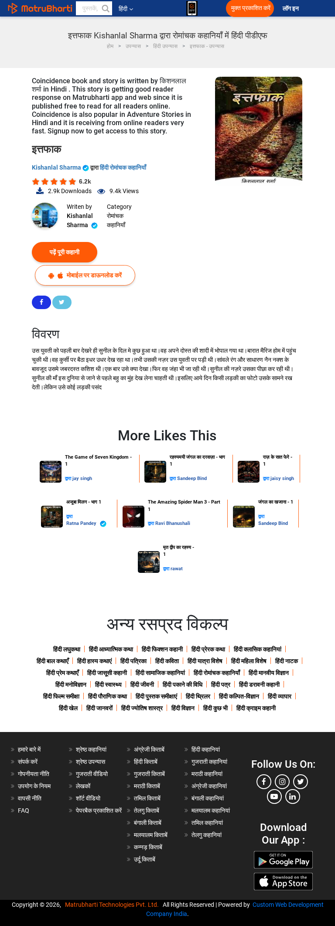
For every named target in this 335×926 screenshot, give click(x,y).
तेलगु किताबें (146, 810)
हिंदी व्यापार (279, 696)
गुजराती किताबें (149, 773)
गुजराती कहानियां (209, 761)
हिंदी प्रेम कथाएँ (62, 672)
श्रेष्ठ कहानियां (91, 749)
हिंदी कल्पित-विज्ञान (239, 696)
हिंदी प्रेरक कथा (208, 649)
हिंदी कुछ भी (215, 708)
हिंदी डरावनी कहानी (259, 684)
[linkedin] (292, 796)
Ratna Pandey (82, 523)
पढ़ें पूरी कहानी (64, 252)
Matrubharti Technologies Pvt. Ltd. (113, 904)
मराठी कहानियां (206, 773)
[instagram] (282, 781)
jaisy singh (282, 478)
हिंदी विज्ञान (183, 708)
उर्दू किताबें (144, 859)
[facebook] (263, 781)
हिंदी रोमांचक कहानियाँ (123, 167)
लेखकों (83, 786)
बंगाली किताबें (147, 822)
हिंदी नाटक (286, 660)
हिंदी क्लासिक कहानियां (257, 649)
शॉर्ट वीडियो (88, 798)
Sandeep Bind (192, 478)
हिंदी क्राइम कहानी (256, 708)
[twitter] (300, 781)
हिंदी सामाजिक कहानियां (160, 672)
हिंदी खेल (68, 708)
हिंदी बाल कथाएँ (52, 660)
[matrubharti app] (192, 8)
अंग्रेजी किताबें (149, 749)
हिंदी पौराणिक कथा (107, 696)
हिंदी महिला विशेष (249, 660)
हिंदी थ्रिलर (198, 696)
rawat (177, 569)
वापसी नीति (29, 798)
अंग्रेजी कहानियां (209, 786)
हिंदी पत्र (220, 684)
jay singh (82, 478)
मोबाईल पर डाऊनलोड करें (93, 275)
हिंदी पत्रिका (133, 660)
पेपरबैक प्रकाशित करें (99, 810)
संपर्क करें (28, 761)
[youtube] (274, 796)
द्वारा (68, 478)
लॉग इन (291, 8)
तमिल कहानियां (207, 822)
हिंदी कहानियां (205, 749)
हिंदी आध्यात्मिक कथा (111, 649)
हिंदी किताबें (145, 761)
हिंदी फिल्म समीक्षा (61, 696)
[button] (105, 8)
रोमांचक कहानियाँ (116, 220)
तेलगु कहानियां (206, 834)
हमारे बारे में (29, 749)
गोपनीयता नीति (33, 773)
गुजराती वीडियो (92, 773)
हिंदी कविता (167, 660)
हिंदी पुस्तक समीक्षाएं (156, 696)
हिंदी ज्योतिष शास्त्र (142, 708)
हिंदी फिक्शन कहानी (162, 649)
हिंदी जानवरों (99, 708)
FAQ (23, 810)
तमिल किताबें (147, 798)
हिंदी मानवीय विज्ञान (269, 672)
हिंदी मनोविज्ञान (70, 684)
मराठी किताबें (147, 786)
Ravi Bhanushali (172, 523)
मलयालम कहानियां (210, 810)
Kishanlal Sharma (57, 167)
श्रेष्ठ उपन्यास (90, 761)
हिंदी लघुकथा (66, 649)
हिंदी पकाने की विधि (182, 684)
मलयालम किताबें (151, 834)
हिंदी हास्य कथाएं (94, 660)
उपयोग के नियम (34, 786)
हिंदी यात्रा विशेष (205, 660)
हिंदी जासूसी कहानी (107, 672)
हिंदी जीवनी (142, 684)
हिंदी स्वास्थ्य (108, 684)
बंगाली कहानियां (207, 798)
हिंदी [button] (123, 8)
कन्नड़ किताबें (148, 847)
